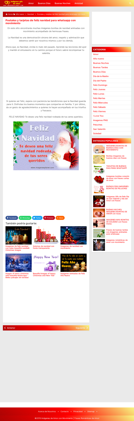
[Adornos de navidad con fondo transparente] (46, 235)
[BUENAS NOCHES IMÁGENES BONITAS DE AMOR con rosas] (99, 213)
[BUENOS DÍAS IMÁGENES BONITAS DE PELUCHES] (99, 189)
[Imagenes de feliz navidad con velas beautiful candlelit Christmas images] (18, 235)
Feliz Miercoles (100, 102)
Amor (31, 3)
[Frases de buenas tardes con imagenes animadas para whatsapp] (99, 233)
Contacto (65, 411)
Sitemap (90, 411)
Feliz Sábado (99, 107)
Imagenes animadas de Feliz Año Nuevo (72, 274)
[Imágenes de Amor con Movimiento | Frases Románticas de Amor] (13, 3)
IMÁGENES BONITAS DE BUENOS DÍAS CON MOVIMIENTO (116, 148)
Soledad (97, 133)
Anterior (11, 328)
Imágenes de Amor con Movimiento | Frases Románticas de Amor (70, 418)
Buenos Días (44, 3)
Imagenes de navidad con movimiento (71, 247)
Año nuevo (98, 58)
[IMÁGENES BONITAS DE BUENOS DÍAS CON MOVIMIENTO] (99, 149)
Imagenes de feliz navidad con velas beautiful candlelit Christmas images (17, 248)
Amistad (79, 3)
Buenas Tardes (100, 67)
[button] (60, 218)
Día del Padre (99, 80)
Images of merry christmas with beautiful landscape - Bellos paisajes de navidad (17, 275)
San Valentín (99, 129)
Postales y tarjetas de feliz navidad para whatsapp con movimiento (40, 22)
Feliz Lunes (98, 93)
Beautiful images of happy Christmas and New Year (44, 274)
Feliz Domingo (100, 85)
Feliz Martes (99, 98)
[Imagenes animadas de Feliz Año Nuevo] (73, 263)
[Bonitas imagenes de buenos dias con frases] (99, 159)
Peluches (97, 124)
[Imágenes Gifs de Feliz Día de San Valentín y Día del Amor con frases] (99, 201)
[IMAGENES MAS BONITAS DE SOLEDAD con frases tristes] (99, 223)
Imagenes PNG (100, 120)
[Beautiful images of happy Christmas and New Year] (46, 263)
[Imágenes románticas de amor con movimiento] (99, 245)
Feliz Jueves (99, 89)
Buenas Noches (62, 3)
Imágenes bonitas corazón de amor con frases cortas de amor (117, 178)
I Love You (98, 115)
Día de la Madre (100, 76)
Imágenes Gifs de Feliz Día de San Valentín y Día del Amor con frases (117, 199)
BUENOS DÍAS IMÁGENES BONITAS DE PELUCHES (117, 187)
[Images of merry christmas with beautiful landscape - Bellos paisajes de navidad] (18, 263)
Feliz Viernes (99, 111)
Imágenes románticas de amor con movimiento (117, 241)
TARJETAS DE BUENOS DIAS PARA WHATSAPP (116, 167)
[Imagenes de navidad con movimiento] (73, 235)
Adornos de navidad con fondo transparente (43, 247)
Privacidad (78, 411)
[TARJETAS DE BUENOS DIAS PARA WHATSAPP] (99, 169)
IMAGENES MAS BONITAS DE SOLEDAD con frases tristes (117, 222)
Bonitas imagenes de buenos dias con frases (116, 157)
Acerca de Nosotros (47, 411)
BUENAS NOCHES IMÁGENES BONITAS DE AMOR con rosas (116, 212)
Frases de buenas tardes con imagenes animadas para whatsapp (117, 232)
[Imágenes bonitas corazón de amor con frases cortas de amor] (99, 179)
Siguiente (80, 328)
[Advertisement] (46, 78)
